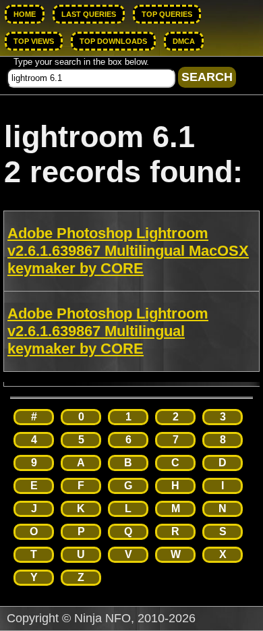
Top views (33, 41)
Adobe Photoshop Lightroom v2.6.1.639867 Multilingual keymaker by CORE (107, 331)
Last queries (88, 14)
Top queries (167, 14)
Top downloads (113, 41)
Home (24, 14)
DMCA (184, 41)
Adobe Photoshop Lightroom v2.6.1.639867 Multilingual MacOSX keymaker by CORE (128, 251)
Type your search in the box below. (81, 62)
